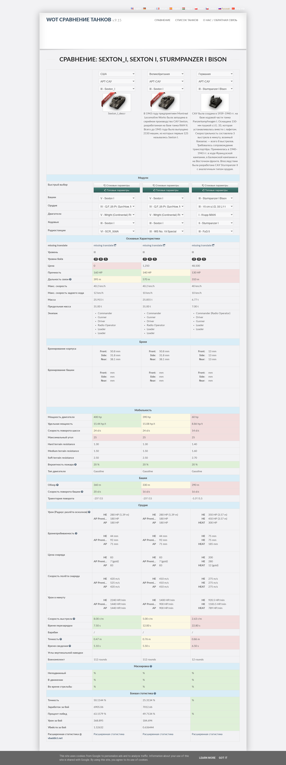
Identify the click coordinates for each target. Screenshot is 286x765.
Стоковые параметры (118, 185)
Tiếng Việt (240, 9)
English (137, 9)
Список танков (186, 20)
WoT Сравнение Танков (83, 19)
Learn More (207, 757)
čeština (212, 9)
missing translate (104, 245)
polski (201, 9)
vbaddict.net (55, 738)
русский (226, 9)
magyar (188, 9)
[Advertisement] (143, 35)
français (163, 9)
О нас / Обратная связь (220, 20)
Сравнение (162, 20)
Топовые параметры (117, 190)
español (176, 9)
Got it (223, 757)
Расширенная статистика (109, 734)
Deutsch (150, 9)
